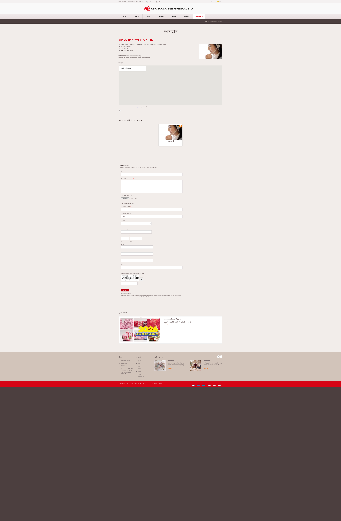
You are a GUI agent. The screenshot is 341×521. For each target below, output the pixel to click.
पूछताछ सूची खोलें (122, 1)
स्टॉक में (161, 16)
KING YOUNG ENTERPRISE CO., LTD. (130, 107)
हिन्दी (220, 1)
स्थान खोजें (220, 21)
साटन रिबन (207, 361)
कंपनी (136, 16)
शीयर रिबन (171, 361)
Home (206, 21)
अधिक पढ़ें (169, 134)
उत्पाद (148, 16)
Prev (218, 356)
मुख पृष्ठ (124, 16)
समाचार (174, 16)
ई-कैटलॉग (186, 16)
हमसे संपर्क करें (198, 16)
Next (221, 356)
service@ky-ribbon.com (128, 50)
